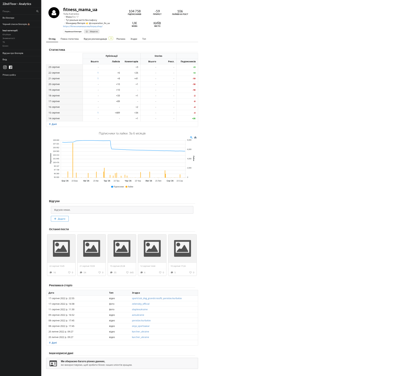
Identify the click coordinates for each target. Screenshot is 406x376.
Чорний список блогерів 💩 (16, 24)
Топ (144, 38)
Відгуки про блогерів (13, 53)
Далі (54, 124)
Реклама (120, 38)
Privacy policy (9, 74)
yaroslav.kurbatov (172, 298)
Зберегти (93, 31)
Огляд (52, 38)
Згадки (133, 38)
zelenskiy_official (141, 303)
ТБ (4, 42)
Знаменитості (9, 38)
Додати (61, 218)
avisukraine (138, 314)
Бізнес (5, 46)
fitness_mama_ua (80, 9)
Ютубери (7, 34)
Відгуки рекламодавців (97, 38)
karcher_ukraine (140, 331)
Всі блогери (8, 17)
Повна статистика (70, 38)
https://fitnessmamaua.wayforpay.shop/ (83, 26)
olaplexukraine (140, 309)
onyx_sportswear (141, 325)
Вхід (5, 59)
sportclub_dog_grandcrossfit (147, 298)
